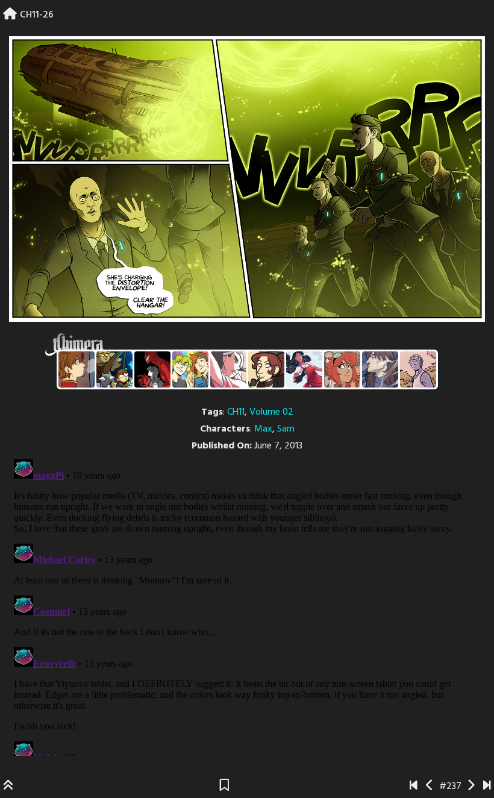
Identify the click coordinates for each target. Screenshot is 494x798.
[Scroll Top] (8, 786)
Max (263, 429)
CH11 (236, 412)
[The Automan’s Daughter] (342, 369)
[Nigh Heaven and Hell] (152, 369)
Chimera (240, 344)
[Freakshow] (76, 369)
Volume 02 (271, 412)
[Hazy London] (190, 369)
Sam (286, 429)
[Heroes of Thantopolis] (114, 369)
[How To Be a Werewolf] (304, 369)
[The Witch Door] (380, 369)
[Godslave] (228, 369)
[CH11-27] (471, 786)
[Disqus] (247, 605)
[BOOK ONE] (414, 786)
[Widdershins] (266, 369)
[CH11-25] (430, 786)
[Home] (10, 15)
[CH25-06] (487, 786)
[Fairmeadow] (418, 369)
